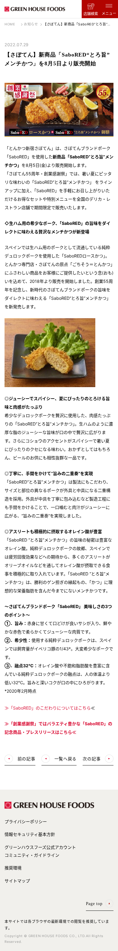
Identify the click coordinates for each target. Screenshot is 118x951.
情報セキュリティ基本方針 (30, 834)
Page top (94, 903)
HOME (10, 24)
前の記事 (26, 758)
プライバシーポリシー (26, 821)
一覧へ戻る (65, 758)
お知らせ (31, 24)
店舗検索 (91, 13)
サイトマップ (17, 880)
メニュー (109, 13)
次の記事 (91, 758)
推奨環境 (13, 867)
